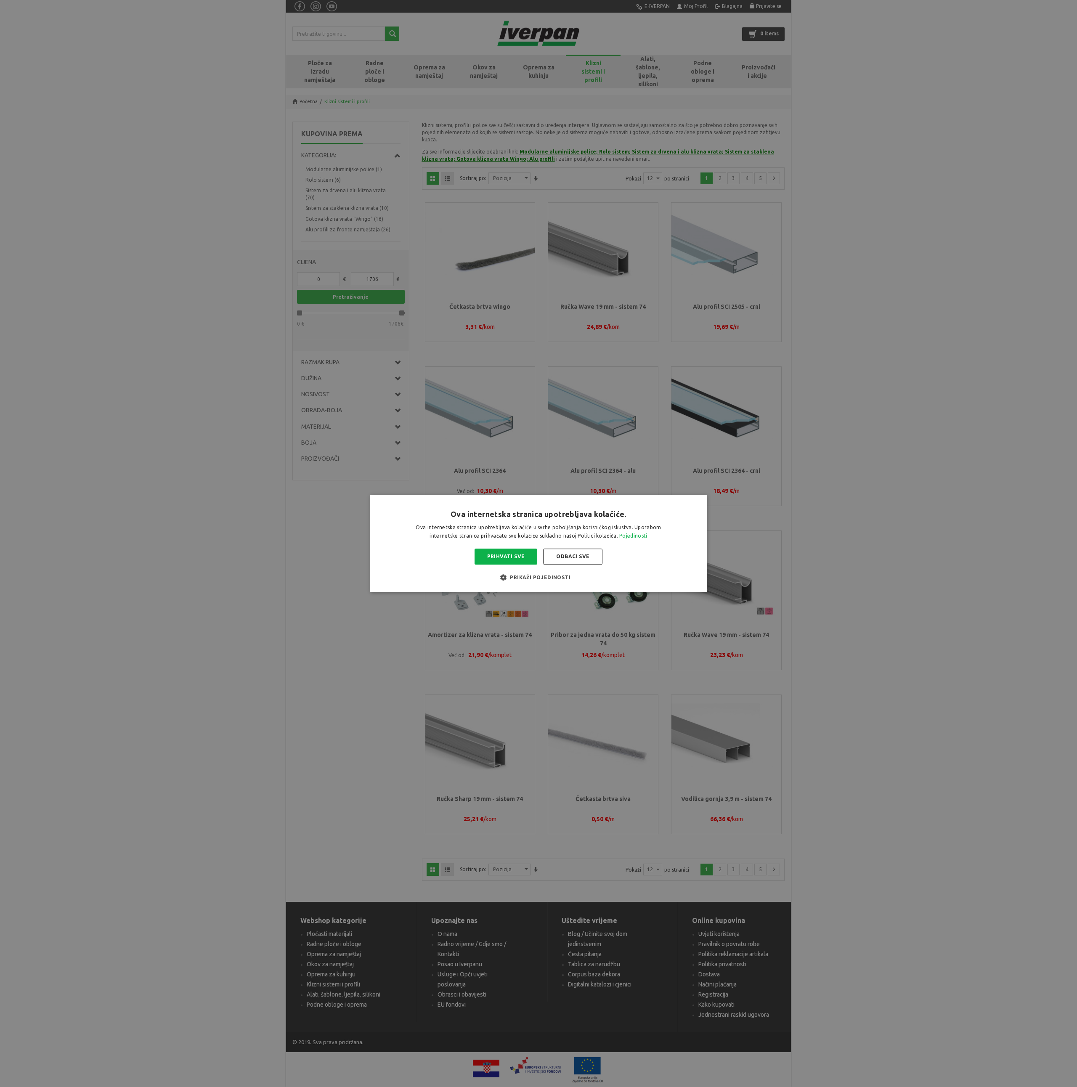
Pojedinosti (633, 536)
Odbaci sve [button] (572, 556)
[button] (538, 577)
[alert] (538, 543)
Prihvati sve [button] (506, 556)
